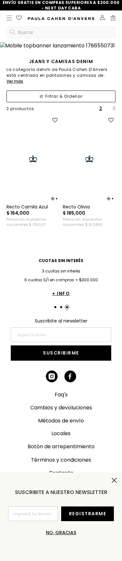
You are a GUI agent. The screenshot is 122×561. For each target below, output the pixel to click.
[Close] (112, 9)
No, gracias (61, 532)
